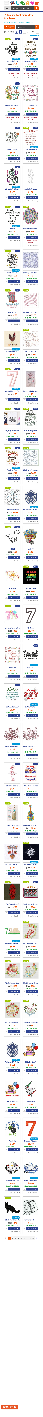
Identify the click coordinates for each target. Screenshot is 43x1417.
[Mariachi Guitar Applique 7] (31, 813)
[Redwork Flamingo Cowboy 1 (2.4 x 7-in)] (12, 773)
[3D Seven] (31, 615)
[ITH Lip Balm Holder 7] (12, 813)
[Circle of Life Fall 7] (31, 339)
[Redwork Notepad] (31, 1207)
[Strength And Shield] (12, 176)
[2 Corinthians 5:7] (31, 93)
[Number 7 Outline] (31, 1128)
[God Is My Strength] (12, 93)
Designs (13, 22)
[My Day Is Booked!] (12, 418)
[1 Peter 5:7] (12, 216)
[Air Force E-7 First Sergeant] (12, 1049)
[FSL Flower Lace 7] (12, 892)
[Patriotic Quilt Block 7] (31, 300)
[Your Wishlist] (32, 3)
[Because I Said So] (31, 49)
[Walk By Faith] (12, 137)
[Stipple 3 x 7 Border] (31, 176)
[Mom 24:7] (31, 655)
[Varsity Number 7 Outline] (12, 379)
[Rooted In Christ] (12, 49)
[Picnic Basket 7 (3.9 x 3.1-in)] (12, 734)
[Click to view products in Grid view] (20, 32)
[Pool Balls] (12, 1128)
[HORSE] (12, 536)
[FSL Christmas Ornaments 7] (31, 931)
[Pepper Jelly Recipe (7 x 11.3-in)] (31, 379)
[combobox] (22, 8)
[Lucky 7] (31, 536)
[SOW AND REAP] (12, 694)
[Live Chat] (22, 3)
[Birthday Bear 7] (31, 1049)
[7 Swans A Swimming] (31, 1010)
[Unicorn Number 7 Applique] (12, 615)
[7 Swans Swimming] (31, 1168)
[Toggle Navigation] (6, 3)
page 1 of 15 (31, 32)
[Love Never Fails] (31, 137)
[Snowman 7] (31, 1089)
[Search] (36, 8)
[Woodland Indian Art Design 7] (12, 852)
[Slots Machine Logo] (12, 1168)
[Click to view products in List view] (16, 32)
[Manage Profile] (27, 3)
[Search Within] (37, 27)
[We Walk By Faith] (31, 418)
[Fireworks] (12, 576)
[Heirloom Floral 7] (31, 852)
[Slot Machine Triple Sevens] (31, 892)
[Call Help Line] (17, 3)
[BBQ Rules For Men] (31, 773)
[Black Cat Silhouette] (12, 1207)
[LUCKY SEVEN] (31, 694)
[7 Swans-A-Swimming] (12, 931)
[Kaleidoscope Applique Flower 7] (31, 216)
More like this (14, 78)
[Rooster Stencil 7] (12, 339)
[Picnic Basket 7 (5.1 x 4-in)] (31, 734)
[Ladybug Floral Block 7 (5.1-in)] (31, 260)
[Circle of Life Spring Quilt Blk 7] (31, 457)
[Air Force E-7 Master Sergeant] (31, 497)
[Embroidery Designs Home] (12, 3)
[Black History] (31, 576)
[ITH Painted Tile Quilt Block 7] (12, 497)
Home (6, 22)
